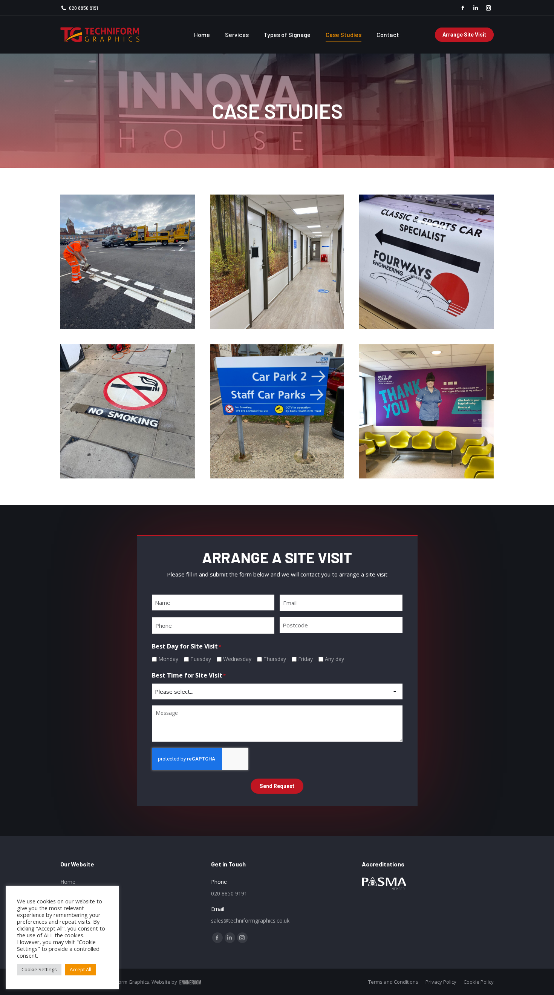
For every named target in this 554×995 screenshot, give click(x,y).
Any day (334, 658)
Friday (305, 658)
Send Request (277, 786)
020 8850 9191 (83, 8)
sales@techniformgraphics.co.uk (250, 920)
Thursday (274, 658)
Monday (168, 658)
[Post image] (127, 262)
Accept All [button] (80, 969)
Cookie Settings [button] (39, 969)
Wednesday (237, 658)
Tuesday (200, 658)
